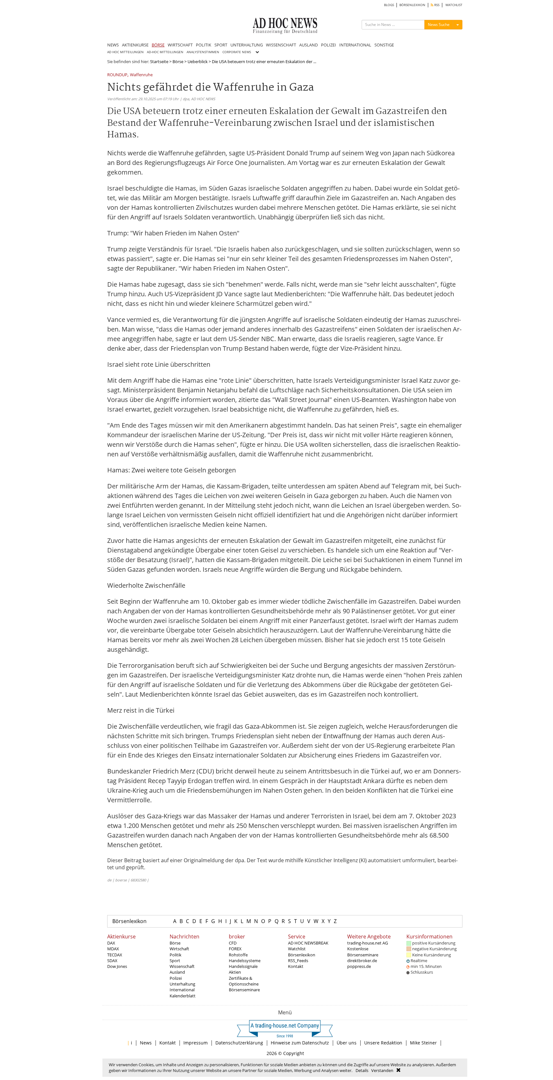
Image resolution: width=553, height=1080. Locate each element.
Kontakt (295, 966)
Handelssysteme (244, 960)
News (146, 1043)
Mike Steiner (423, 1043)
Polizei (176, 978)
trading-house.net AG (367, 943)
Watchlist (297, 949)
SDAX (112, 960)
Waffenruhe (141, 75)
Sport (175, 960)
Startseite (159, 61)
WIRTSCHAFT (180, 45)
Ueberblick (198, 61)
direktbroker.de (362, 960)
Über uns (347, 1043)
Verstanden (382, 1070)
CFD (232, 943)
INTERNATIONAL (355, 45)
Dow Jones (117, 966)
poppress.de (359, 966)
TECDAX (114, 955)
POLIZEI (328, 45)
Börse (177, 61)
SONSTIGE (384, 45)
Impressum (195, 1043)
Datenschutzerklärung (239, 1043)
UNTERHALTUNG (246, 45)
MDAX (113, 949)
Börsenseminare (244, 990)
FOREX (235, 949)
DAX (111, 943)
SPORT (220, 45)
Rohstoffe (238, 955)
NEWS (113, 45)
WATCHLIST (453, 5)
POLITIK (203, 45)
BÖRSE (158, 45)
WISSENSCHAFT (281, 45)
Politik (175, 955)
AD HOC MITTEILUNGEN (125, 52)
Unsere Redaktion (383, 1043)
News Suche (439, 24)
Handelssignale (243, 966)
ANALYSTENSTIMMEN (203, 52)
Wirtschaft (179, 949)
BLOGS (389, 5)
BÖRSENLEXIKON (412, 5)
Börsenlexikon (129, 921)
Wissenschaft (182, 966)
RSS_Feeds (298, 960)
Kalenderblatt (183, 996)
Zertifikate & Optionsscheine (244, 981)
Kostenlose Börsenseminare (362, 951)
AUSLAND (308, 45)
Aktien (235, 972)
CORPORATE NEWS (236, 52)
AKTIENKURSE (135, 45)
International (182, 990)
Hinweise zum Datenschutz (300, 1043)
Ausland (177, 972)
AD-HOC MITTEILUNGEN (165, 52)
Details (362, 1070)
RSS (436, 5)
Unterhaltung (182, 984)
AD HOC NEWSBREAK (308, 943)
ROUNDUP (117, 75)
